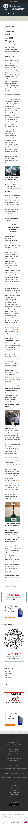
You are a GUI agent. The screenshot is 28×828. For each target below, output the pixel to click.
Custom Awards (14, 329)
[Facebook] (10, 804)
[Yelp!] (14, 804)
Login (11, 1)
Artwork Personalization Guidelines (14, 797)
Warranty (10, 814)
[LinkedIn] (17, 804)
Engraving (6, 675)
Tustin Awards (14, 7)
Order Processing (14, 792)
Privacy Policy (4, 814)
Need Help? (14, 594)
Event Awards (7, 677)
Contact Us (24, 814)
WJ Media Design (17, 817)
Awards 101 (7, 671)
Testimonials (14, 795)
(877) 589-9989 (14, 13)
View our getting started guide (14, 597)
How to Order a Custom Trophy (9, 36)
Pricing (14, 790)
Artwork (14, 785)
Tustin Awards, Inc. (14, 816)
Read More (24, 778)
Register (16, 1)
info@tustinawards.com (14, 754)
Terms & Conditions (17, 814)
